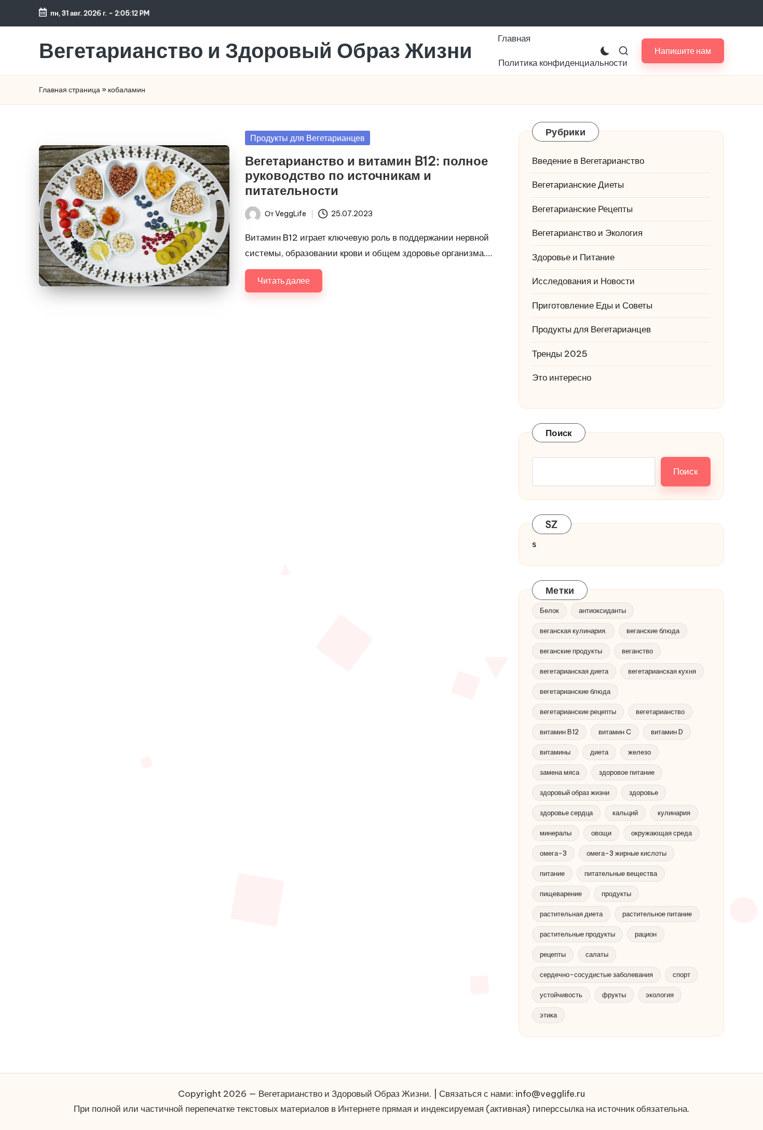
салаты (596, 954)
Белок (549, 610)
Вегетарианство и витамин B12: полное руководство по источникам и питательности (366, 176)
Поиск (559, 433)
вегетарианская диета (574, 671)
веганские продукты (571, 651)
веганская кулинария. (573, 630)
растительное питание (657, 914)
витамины (555, 752)
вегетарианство (660, 711)
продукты (616, 893)
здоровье (643, 792)
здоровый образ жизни (574, 792)
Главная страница (69, 89)
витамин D (667, 732)
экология (660, 995)
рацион (646, 934)
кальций (625, 812)
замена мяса (559, 772)
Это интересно (561, 377)
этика (548, 1015)
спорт (681, 974)
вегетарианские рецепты (578, 711)
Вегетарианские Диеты (578, 184)
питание (552, 873)
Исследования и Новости (583, 281)
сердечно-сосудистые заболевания (596, 974)
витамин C (614, 732)
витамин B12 (559, 732)
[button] (683, 50)
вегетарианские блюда (575, 691)
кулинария (674, 812)
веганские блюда (652, 630)
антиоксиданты (602, 610)
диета (599, 752)
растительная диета (571, 914)
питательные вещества (620, 873)
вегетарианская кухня (662, 671)
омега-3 (553, 853)
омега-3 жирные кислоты (626, 853)
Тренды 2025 (560, 353)
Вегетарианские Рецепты (582, 209)
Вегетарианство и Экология (587, 233)
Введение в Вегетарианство (588, 160)
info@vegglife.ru (550, 1093)
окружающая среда (661, 833)
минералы (555, 833)
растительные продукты (577, 934)
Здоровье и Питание (573, 257)
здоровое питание (627, 772)
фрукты (614, 995)
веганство (637, 651)
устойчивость (561, 995)
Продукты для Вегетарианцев (307, 138)
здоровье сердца (566, 812)
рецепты (553, 954)
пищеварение (561, 893)
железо (639, 752)
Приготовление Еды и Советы (592, 305)
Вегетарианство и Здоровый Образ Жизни (255, 50)
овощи (601, 833)
